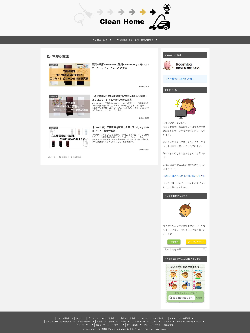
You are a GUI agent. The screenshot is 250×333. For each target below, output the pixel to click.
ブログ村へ (174, 242)
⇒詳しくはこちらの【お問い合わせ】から (184, 176)
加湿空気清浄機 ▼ (86, 321)
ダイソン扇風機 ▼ (109, 318)
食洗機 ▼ (101, 321)
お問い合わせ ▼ (134, 325)
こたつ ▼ (156, 321)
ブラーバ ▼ (93, 318)
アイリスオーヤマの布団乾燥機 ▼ (60, 321)
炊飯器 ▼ (100, 325)
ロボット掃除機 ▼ (65, 318)
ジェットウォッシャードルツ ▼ (190, 321)
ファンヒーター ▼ (140, 321)
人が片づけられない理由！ (180, 79)
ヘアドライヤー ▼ (85, 325)
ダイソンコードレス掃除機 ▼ (154, 318)
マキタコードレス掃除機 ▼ (181, 318)
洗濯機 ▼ (113, 321)
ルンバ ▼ (80, 318)
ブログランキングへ (196, 242)
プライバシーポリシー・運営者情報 (158, 325)
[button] (204, 249)
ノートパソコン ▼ (116, 325)
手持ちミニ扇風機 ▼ (130, 318)
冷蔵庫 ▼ (125, 321)
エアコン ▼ (168, 321)
